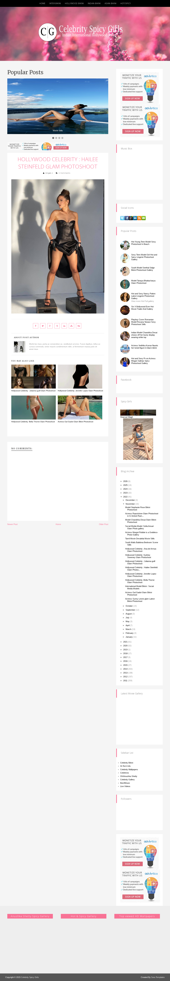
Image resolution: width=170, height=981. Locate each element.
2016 (125, 661)
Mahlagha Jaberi (127, 425)
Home (42, 3)
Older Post (103, 524)
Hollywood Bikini (74, 3)
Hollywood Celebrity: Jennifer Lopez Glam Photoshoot (80, 391)
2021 (125, 642)
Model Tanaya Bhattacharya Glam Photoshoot (143, 281)
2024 (125, 489)
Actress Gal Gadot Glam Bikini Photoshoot (75, 422)
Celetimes (124, 773)
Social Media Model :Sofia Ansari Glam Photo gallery (139, 527)
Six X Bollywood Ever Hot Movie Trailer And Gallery (142, 307)
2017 (125, 657)
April (128, 625)
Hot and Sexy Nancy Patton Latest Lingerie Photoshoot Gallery (143, 295)
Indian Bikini (94, 3)
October (129, 606)
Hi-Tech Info (125, 766)
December (130, 500)
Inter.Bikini (55, 3)
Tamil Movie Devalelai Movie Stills (140, 538)
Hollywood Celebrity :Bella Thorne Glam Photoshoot (33, 422)
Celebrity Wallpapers (129, 769)
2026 (125, 481)
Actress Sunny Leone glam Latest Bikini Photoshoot (140, 600)
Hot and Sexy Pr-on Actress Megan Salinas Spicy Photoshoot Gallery (143, 360)
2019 (125, 649)
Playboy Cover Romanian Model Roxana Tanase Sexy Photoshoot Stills (143, 321)
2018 (125, 653)
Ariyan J (49, 173)
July (128, 617)
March (129, 629)
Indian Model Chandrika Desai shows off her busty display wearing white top (144, 334)
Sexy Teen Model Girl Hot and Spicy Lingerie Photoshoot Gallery (144, 257)
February (130, 633)
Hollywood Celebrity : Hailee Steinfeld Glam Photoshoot (58, 162)
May (128, 621)
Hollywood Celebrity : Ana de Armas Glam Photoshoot (140, 550)
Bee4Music (125, 783)
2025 (125, 485)
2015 (125, 665)
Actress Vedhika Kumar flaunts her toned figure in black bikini (144, 346)
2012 (125, 676)
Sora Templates (158, 977)
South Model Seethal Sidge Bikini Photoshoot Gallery (143, 269)
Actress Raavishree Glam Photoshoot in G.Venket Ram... (141, 514)
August (129, 614)
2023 (125, 493)
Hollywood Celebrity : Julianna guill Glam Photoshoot (33, 391)
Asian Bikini (110, 3)
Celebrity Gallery (127, 779)
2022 (125, 497)
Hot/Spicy (125, 3)
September (131, 610)
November (130, 504)
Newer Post (12, 524)
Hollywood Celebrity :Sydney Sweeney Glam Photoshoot (138, 556)
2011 (125, 680)
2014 (125, 669)
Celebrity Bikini (126, 763)
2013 (125, 673)
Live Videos (125, 786)
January (129, 637)
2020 (125, 645)
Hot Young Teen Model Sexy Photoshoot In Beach (143, 243)
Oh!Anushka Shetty (128, 776)
